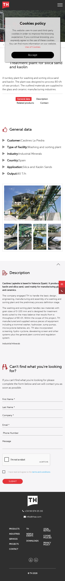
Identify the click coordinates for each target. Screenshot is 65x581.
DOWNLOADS (32, 541)
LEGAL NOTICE (46, 530)
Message (6, 441)
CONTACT (13, 549)
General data (23, 99)
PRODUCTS (14, 529)
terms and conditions (41, 472)
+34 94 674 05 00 (33, 511)
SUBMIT (13, 481)
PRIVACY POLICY (47, 544)
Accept (32, 55)
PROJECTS (14, 544)
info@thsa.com (33, 517)
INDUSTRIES (14, 534)
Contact (44, 103)
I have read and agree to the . (29, 472)
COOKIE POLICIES (47, 537)
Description (42, 99)
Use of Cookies (32, 47)
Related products (25, 103)
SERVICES (13, 539)
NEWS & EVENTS (29, 535)
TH (27, 529)
